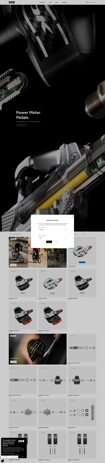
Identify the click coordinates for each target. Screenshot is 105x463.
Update (49, 241)
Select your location (41, 227)
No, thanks (5, 456)
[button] (2, 460)
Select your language (41, 235)
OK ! (22, 456)
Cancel (56, 241)
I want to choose (14, 456)
